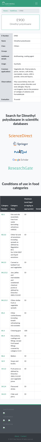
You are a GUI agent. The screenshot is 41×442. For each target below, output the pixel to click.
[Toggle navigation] (36, 3)
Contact (23, 436)
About (17, 436)
